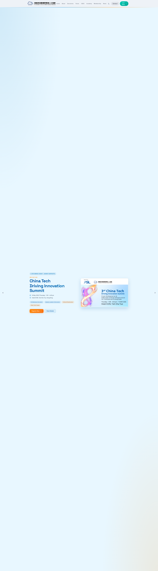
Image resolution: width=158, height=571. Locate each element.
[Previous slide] (3, 292)
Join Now (123, 3)
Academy (89, 3)
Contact (115, 3)
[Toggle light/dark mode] (108, 3)
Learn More (51, 314)
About (63, 3)
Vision (77, 3)
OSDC (83, 3)
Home (58, 3)
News (104, 3)
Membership (97, 3)
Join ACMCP (35, 314)
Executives (70, 3)
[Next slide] (155, 292)
